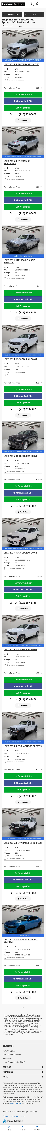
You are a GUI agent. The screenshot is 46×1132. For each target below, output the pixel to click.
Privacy (6, 1116)
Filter (34, 14)
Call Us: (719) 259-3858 (23, 114)
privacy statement (15, 1103)
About (6, 1077)
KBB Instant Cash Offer (23, 101)
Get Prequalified (23, 107)
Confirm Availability (23, 94)
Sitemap (14, 1116)
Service (7, 1067)
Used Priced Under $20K (14, 1062)
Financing (8, 1072)
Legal (23, 1116)
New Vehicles (9, 1051)
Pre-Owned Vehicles (12, 1054)
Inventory (8, 1046)
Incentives (7, 1058)
